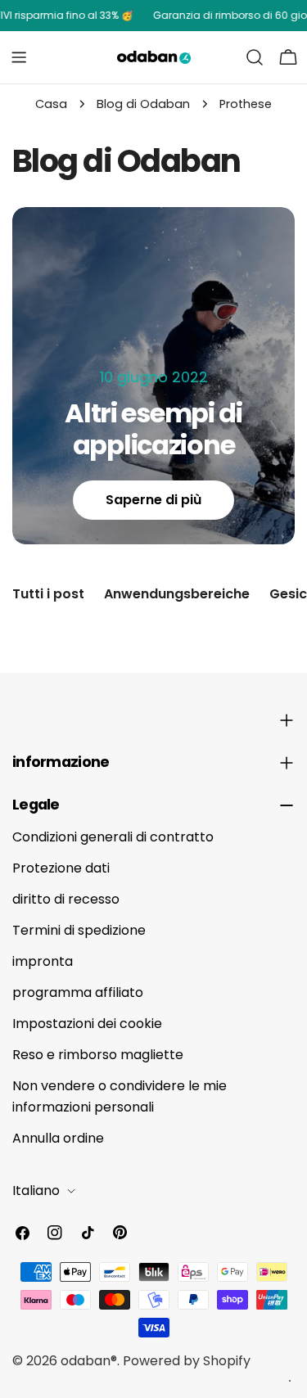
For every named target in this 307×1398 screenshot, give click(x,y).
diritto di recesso (66, 899)
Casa (51, 104)
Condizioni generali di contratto (113, 837)
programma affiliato (77, 992)
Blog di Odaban (143, 104)
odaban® (89, 1360)
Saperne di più (153, 499)
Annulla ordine (58, 1138)
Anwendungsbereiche (177, 593)
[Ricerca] (254, 57)
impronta (42, 961)
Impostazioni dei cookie (87, 1023)
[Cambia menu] (18, 57)
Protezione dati (61, 868)
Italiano (36, 1190)
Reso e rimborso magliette (97, 1054)
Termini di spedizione (79, 930)
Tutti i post (48, 593)
